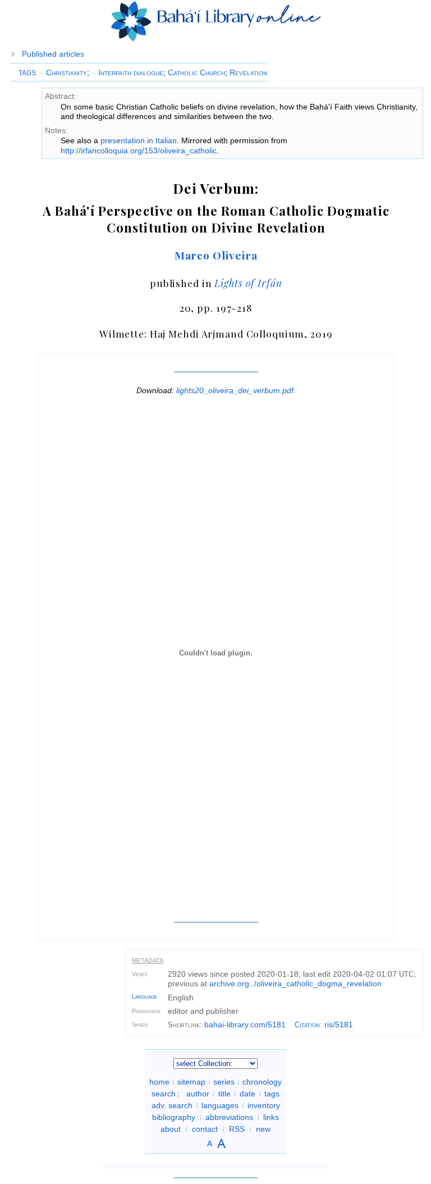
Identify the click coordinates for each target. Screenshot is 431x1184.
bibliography (173, 1117)
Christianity (63, 72)
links (271, 1117)
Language (144, 996)
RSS (237, 1128)
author (197, 1093)
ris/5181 (338, 1024)
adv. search (172, 1105)
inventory (263, 1105)
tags (271, 1093)
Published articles (53, 53)
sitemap (191, 1081)
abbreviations (229, 1117)
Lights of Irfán (248, 282)
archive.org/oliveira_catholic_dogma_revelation (295, 983)
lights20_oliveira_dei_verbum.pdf (235, 390)
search (164, 1093)
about (171, 1128)
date (247, 1093)
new (263, 1128)
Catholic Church (196, 72)
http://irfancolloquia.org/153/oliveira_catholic (139, 150)
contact (205, 1128)
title (224, 1093)
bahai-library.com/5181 (245, 1024)
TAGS (27, 73)
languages (220, 1105)
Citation (307, 1025)
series (224, 1081)
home (159, 1081)
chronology (262, 1081)
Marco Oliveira (216, 255)
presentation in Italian (138, 140)
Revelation (248, 72)
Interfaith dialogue (127, 72)
